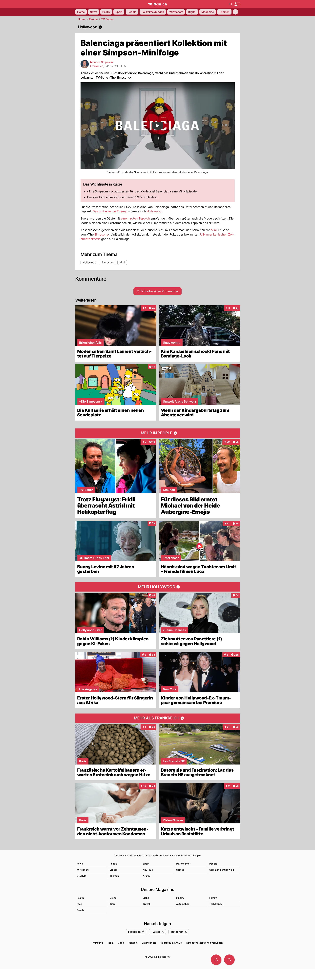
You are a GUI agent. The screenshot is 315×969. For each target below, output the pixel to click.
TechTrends (216, 903)
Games (180, 869)
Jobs (121, 942)
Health (80, 897)
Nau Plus (148, 869)
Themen (114, 875)
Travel (146, 903)
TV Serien (107, 19)
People (93, 19)
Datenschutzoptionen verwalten (204, 942)
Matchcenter (183, 863)
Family (213, 897)
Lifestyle (81, 875)
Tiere (112, 903)
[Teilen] (216, 959)
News (80, 863)
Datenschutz (149, 942)
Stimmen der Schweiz (221, 869)
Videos (114, 869)
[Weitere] (235, 12)
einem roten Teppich (135, 218)
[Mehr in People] (157, 433)
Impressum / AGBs (171, 942)
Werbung (97, 942)
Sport (146, 863)
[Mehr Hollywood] (157, 587)
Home (81, 19)
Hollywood (154, 211)
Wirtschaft (82, 869)
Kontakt (132, 942)
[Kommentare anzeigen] (229, 959)
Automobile (182, 903)
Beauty (80, 910)
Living (113, 897)
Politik (113, 863)
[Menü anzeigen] (237, 4)
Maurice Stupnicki (101, 62)
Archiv (146, 875)
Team (110, 942)
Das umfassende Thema (109, 211)
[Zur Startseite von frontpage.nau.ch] (157, 4)
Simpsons (101, 234)
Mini (214, 230)
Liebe (146, 897)
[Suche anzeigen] (230, 4)
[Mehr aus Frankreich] (157, 718)
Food (79, 903)
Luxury (180, 897)
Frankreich (96, 66)
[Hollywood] (157, 27)
